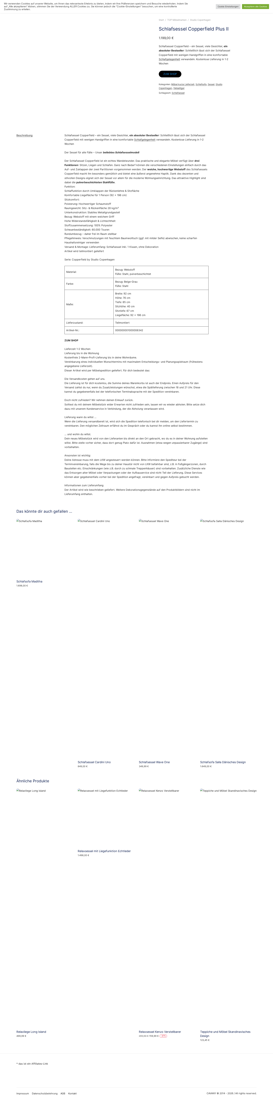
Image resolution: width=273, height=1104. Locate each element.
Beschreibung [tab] (24, 135)
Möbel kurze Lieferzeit (182, 84)
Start (161, 20)
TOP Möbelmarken (177, 20)
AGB (63, 1093)
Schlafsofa (201, 84)
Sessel (211, 84)
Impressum (22, 1093)
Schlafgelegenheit (169, 59)
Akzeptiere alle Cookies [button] (255, 6)
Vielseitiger (179, 88)
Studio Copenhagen (200, 20)
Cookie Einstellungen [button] (228, 6)
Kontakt (72, 1093)
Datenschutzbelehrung (45, 1093)
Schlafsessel (178, 92)
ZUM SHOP (170, 73)
